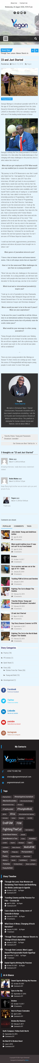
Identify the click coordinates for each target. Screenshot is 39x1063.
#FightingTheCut (7, 797)
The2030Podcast (23, 860)
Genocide (23, 834)
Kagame (13, 842)
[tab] (6, 526)
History (23, 838)
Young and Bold (6, 99)
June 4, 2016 (9, 1044)
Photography (15, 852)
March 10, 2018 (17, 64)
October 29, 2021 (19, 984)
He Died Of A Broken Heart (13, 1041)
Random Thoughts (15, 856)
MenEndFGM (29, 847)
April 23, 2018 (18, 549)
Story (5, 668)
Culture (13, 818)
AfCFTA (4, 814)
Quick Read (7, 663)
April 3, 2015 (17, 1014)
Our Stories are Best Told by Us (24, 443)
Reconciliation (27, 856)
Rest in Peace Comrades (20, 1011)
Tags (29, 526)
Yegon (29, 64)
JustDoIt (5, 842)
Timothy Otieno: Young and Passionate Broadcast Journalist (17, 437)
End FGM (30, 818)
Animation (5, 818)
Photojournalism (27, 852)
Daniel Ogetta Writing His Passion (18, 963)
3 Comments (18, 584)
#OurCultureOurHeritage (26, 801)
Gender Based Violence (10, 835)
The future (33, 860)
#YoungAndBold (24, 809)
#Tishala (20, 804)
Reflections (5, 860)
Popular (7, 526)
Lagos (30, 843)
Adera (26, 1060)
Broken (14, 556)
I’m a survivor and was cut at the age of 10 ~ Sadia (23, 567)
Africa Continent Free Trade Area (26, 814)
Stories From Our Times (14, 670)
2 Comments (18, 629)
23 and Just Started (18, 613)
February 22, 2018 (19, 594)
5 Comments (18, 539)
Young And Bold (7, 868)
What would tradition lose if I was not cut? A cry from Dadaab (23, 545)
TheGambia (6, 864)
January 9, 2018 (18, 582)
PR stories (7, 658)
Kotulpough (21, 842)
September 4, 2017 (19, 626)
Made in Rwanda (16, 847)
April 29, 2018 (18, 537)
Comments (19, 526)
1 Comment (10, 932)
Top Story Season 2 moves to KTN (24, 623)
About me (14, 3)
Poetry (5, 653)
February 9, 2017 (19, 1024)
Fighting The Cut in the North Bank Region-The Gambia (24, 634)
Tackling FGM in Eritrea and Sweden (24, 579)
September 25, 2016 (11, 1034)
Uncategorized (8, 680)
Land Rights (5, 847)
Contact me (23, 3)
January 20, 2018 (19, 572)
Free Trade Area (29, 830)
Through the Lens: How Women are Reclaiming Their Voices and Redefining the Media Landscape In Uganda (20, 885)
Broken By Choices (19, 1021)
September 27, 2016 (20, 994)
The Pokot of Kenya (18, 864)
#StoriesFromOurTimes (8, 804)
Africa (12, 814)
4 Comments (18, 574)
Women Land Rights (30, 864)
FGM (19, 823)
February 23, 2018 (19, 639)
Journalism (32, 839)
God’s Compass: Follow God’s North (16, 1031)
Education (21, 818)
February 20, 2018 (19, 606)
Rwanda (13, 860)
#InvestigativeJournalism (24, 797)
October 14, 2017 (19, 559)
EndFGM (8, 823)
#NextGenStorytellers (9, 801)
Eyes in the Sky (17, 991)
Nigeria (5, 852)
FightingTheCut (12, 829)
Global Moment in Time (10, 839)
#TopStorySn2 (8, 809)
